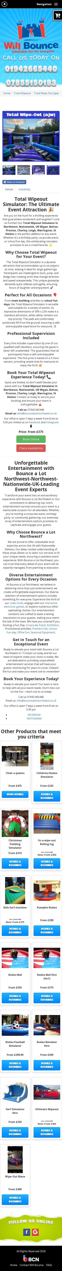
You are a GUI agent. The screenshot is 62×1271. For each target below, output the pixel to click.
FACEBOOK (34, 715)
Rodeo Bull (15, 975)
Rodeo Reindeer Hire (47, 1044)
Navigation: (44, 4)
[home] (4, 4)
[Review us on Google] (35, 1232)
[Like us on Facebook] (26, 1232)
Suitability (24, 189)
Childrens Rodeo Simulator (46, 775)
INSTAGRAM (34, 718)
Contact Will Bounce (32, 1265)
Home (6, 93)
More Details (15, 794)
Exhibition (53, 625)
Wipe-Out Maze (15, 1176)
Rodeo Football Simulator (15, 1044)
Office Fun (23, 632)
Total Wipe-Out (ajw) (46, 93)
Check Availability (31, 448)
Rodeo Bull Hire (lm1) (47, 976)
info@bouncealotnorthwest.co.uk (37, 413)
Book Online (31, 439)
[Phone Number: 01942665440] (31, 68)
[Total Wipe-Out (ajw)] (31, 140)
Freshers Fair (40, 628)
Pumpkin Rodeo (47, 907)
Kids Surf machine (15, 907)
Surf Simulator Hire (15, 1111)
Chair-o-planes (15, 773)
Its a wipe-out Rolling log (47, 842)
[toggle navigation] (55, 4)
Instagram (52, 422)
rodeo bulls (16, 603)
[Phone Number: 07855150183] (31, 82)
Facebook (34, 422)
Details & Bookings (47, 796)
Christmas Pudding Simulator (15, 844)
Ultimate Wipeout (47, 1109)
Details (9, 189)
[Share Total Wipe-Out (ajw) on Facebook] (31, 182)
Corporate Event (36, 625)
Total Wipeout (22, 93)
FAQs (49, 1265)
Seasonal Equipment (43, 632)
